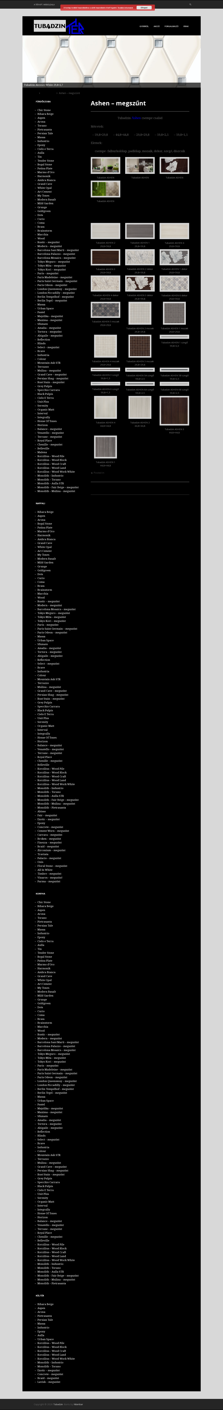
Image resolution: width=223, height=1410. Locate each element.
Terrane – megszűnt (49, 436)
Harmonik (43, 176)
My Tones (43, 195)
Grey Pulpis (44, 386)
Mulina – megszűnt (49, 370)
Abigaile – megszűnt (50, 335)
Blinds (41, 343)
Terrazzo (43, 366)
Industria (43, 355)
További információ (125, 8)
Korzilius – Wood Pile (50, 456)
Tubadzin (58, 1404)
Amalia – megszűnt (49, 327)
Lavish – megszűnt (48, 1381)
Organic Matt (45, 409)
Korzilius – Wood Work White (56, 471)
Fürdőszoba (111, 472)
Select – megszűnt (48, 347)
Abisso (41, 811)
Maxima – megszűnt (49, 320)
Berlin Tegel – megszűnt (52, 300)
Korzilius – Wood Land (51, 467)
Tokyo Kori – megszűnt (51, 269)
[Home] (35, 93)
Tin (39, 156)
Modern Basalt (46, 199)
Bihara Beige (45, 113)
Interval (42, 413)
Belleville (43, 448)
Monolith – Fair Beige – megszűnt (58, 487)
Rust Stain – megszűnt (50, 382)
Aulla (40, 152)
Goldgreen (44, 211)
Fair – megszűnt (47, 815)
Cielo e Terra (45, 148)
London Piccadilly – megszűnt (56, 292)
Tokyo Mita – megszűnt (51, 265)
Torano (42, 125)
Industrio (43, 141)
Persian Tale (45, 133)
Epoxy (41, 145)
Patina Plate (44, 168)
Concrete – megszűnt (50, 827)
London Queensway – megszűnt (57, 289)
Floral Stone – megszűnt (52, 865)
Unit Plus (43, 401)
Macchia (42, 234)
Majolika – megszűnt (50, 316)
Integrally (43, 417)
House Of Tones (47, 421)
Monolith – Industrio (50, 475)
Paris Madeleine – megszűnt (54, 277)
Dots (40, 215)
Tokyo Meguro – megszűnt (53, 261)
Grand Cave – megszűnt (52, 374)
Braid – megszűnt (48, 846)
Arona (41, 121)
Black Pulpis (45, 393)
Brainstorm (44, 230)
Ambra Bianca (46, 180)
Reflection (43, 339)
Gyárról (144, 26)
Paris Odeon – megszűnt (52, 285)
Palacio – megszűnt (49, 858)
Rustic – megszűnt (48, 242)
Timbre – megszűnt (49, 873)
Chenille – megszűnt (49, 444)
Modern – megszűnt (49, 246)
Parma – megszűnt (48, 881)
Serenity (42, 405)
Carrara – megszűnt (49, 834)
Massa (41, 137)
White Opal (44, 187)
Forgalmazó (171, 26)
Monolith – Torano (49, 479)
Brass (40, 226)
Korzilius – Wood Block (52, 459)
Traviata (42, 854)
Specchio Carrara (48, 389)
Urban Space (45, 308)
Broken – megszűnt (49, 838)
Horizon (42, 425)
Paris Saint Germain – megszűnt (57, 281)
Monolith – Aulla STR (50, 483)
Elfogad (144, 7)
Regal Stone (44, 164)
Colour (41, 359)
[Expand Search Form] (190, 4)
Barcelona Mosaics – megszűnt (56, 257)
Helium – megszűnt (171, 497)
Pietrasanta (44, 129)
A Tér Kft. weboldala (44, 4)
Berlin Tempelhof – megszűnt (55, 296)
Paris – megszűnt (47, 273)
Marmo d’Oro (45, 172)
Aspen (41, 117)
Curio (41, 218)
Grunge (42, 207)
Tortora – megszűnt (49, 331)
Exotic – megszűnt (48, 819)
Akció (157, 26)
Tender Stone (45, 160)
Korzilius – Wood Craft (51, 463)
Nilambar (78, 1404)
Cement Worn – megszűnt (53, 830)
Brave (41, 351)
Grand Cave (44, 183)
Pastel (41, 312)
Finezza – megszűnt (49, 842)
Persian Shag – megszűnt (52, 378)
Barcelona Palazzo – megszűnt (56, 253)
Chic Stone (44, 110)
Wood (41, 238)
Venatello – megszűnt (50, 432)
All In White (44, 869)
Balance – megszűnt (49, 429)
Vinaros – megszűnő (49, 877)
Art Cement (44, 191)
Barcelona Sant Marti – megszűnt (58, 250)
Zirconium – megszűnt (51, 850)
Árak (186, 26)
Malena (42, 452)
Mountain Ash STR (49, 362)
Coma (41, 222)
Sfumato (42, 323)
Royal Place (44, 440)
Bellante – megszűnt (109, 491)
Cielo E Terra (45, 397)
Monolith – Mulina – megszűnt (56, 491)
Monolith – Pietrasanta (51, 807)
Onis (40, 861)
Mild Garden (45, 203)
